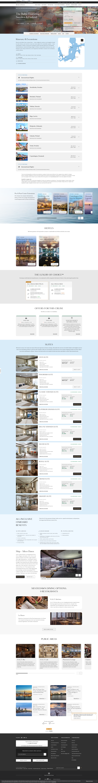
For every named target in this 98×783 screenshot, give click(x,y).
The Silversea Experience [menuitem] (59, 4)
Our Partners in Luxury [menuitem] (54, 749)
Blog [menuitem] (72, 757)
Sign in (80, 2)
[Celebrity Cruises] (29, 0)
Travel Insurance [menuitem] (63, 742)
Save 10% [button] (71, 9)
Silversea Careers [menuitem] (53, 751)
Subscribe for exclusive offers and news (31, 751)
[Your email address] (45, 754)
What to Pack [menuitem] (63, 751)
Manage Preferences (50, 768)
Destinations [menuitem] (50, 4)
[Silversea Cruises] (56, 779)
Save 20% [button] (74, 9)
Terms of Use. (54, 781)
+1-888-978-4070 (30, 2)
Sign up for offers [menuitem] (53, 757)
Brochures (60, 2)
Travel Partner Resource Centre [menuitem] (76, 753)
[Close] (95, 714)
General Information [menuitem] (64, 740)
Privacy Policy (30, 768)
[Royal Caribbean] (23, 0)
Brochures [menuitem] (73, 742)
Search (75, 2)
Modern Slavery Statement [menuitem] (55, 755)
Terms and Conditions (19, 768)
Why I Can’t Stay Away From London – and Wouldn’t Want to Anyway (40, 708)
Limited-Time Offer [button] (67, 9)
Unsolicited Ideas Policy (36, 768)
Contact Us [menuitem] (73, 740)
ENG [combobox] (72, 2)
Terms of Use (25, 768)
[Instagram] (23, 737)
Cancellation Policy (33, 296)
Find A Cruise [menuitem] (37, 4)
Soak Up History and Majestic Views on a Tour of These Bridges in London (73, 692)
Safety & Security (43, 768)
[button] (49, 77)
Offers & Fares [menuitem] (74, 4)
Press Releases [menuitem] (53, 753)
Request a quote (65, 2)
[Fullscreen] (79, 552)
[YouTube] (24, 737)
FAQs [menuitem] (62, 749)
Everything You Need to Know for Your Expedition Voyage (74, 708)
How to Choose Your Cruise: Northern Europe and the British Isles (39, 691)
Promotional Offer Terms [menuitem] (75, 751)
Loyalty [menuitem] (79, 4)
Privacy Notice (42, 781)
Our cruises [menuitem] (44, 4)
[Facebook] (21, 737)
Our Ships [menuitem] (68, 4)
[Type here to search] (78, 768)
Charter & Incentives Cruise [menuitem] (76, 755)
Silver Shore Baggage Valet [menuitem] (65, 753)
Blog (69, 2)
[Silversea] (18, 0)
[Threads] (26, 737)
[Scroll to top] (81, 768)
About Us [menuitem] (52, 740)
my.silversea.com (54, 176)
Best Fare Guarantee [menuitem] (75, 749)
